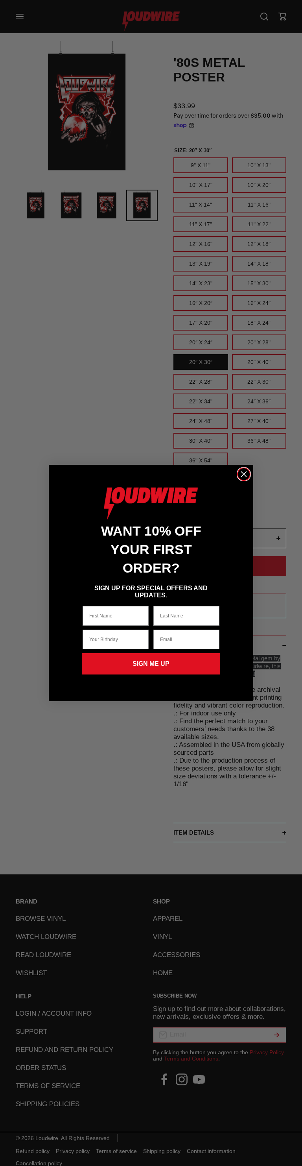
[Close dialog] (244, 474)
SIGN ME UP (151, 663)
